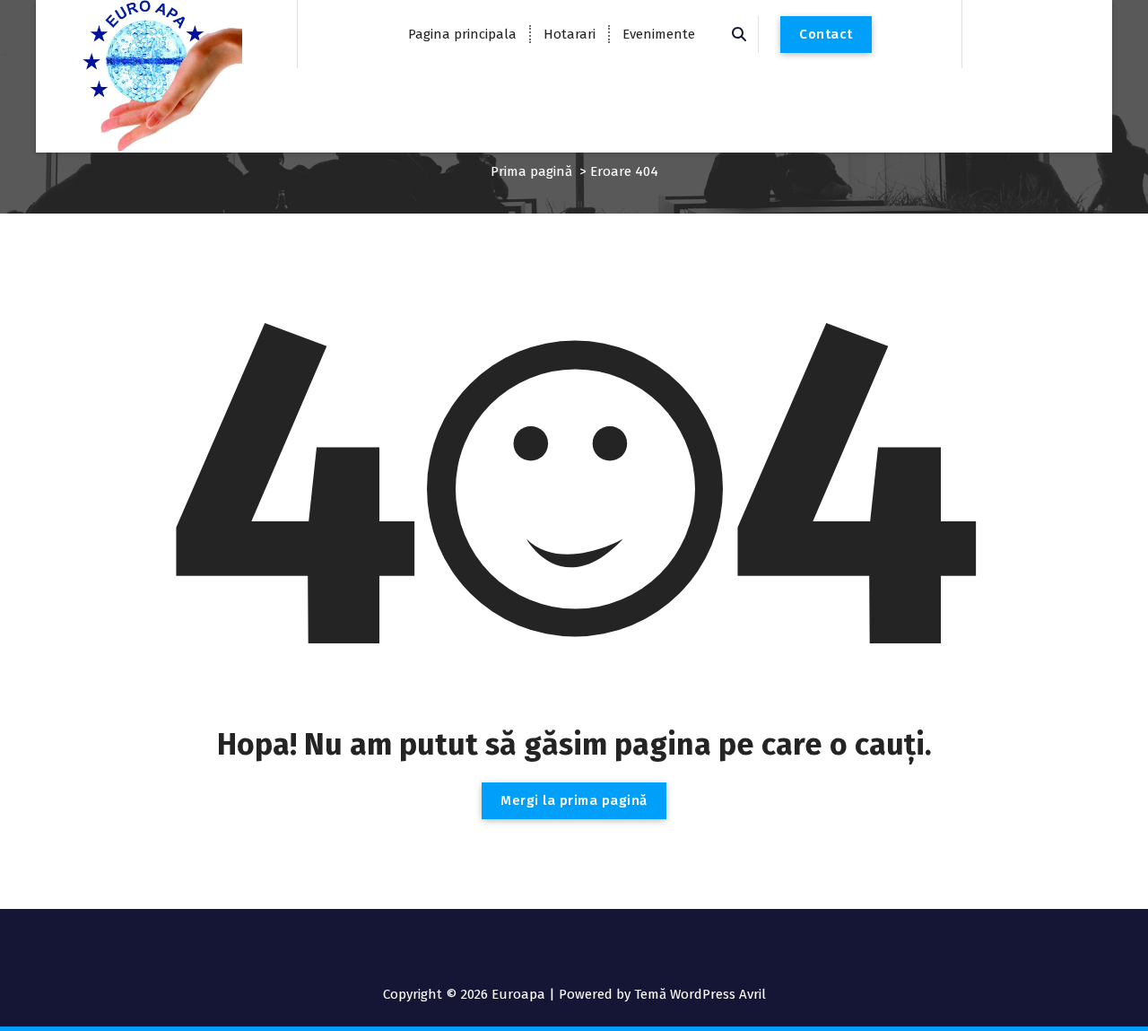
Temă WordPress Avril (700, 994)
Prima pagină (531, 171)
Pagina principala (462, 34)
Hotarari (570, 34)
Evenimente (658, 34)
